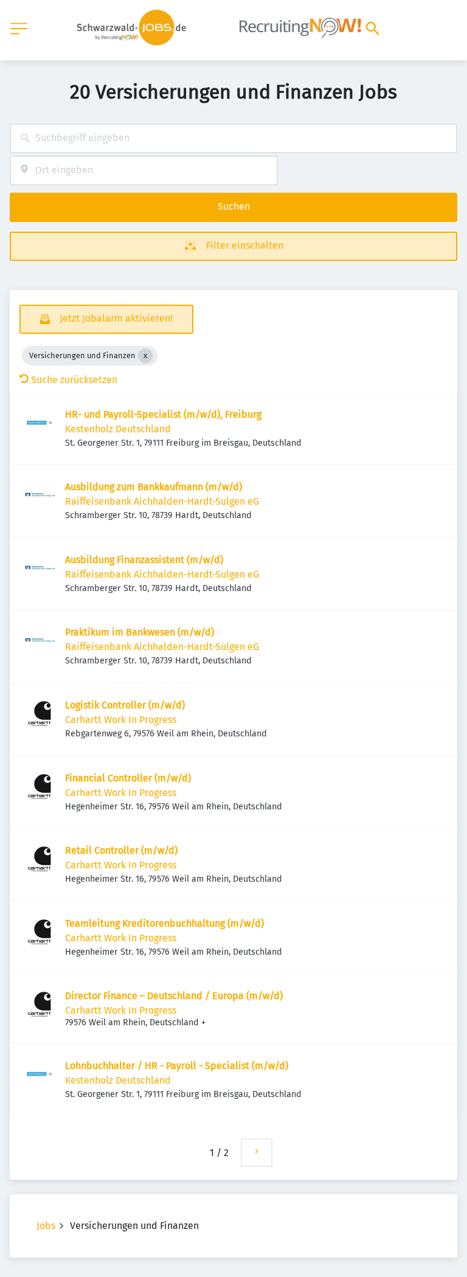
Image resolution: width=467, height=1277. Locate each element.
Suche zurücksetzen (74, 380)
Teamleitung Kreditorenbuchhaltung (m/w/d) (164, 923)
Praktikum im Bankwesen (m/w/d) (139, 632)
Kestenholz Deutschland (118, 429)
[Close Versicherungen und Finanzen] (145, 355)
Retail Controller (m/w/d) (121, 850)
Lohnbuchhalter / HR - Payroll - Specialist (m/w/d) (176, 1065)
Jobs (45, 1225)
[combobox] (233, 138)
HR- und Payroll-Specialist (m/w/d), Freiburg (163, 414)
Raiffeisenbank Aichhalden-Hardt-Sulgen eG (162, 501)
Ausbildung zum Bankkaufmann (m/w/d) (153, 487)
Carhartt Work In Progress (120, 719)
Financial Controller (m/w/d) (128, 778)
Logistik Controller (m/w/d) (125, 705)
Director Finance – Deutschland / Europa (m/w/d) (174, 996)
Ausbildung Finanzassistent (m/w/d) (144, 560)
